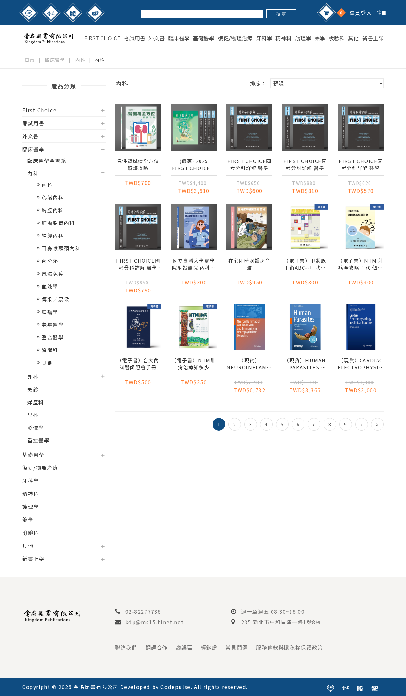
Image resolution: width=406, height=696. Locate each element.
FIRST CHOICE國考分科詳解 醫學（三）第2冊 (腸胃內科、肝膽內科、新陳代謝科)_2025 (361, 165)
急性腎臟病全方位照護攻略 (138, 164)
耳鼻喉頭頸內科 (61, 248)
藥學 (319, 38)
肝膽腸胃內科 (58, 223)
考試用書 (134, 38)
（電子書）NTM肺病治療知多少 (194, 364)
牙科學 (264, 38)
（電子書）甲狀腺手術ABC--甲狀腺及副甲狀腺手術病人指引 (305, 264)
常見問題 (237, 647)
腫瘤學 (50, 312)
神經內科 (53, 235)
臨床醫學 (179, 38)
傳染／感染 (55, 299)
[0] (326, 12)
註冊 (381, 13)
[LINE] (29, 12)
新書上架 (373, 38)
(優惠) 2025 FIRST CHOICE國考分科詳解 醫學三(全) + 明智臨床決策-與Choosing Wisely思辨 (194, 165)
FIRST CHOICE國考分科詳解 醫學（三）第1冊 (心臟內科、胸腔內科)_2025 (138, 264)
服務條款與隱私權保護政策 (289, 647)
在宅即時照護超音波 (249, 264)
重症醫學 (38, 440)
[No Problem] (95, 12)
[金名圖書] (51, 12)
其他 (353, 38)
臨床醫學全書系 (46, 160)
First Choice (102, 38)
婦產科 (35, 402)
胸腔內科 (53, 210)
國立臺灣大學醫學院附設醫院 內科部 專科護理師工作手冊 (193, 264)
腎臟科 (50, 350)
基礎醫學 (203, 38)
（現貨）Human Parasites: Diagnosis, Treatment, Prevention (305, 364)
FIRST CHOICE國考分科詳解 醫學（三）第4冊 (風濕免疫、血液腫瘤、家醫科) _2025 (305, 165)
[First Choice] (73, 12)
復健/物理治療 (235, 38)
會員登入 (361, 13)
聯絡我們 (126, 647)
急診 (32, 389)
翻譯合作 (157, 647)
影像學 (35, 427)
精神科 (283, 38)
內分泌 (50, 261)
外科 (32, 376)
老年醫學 (53, 324)
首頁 (30, 60)
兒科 (32, 415)
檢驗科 (337, 38)
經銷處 (209, 647)
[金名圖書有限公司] (48, 37)
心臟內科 (53, 197)
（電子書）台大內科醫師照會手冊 (138, 364)
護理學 (303, 38)
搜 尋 (281, 13)
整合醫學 (53, 337)
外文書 (156, 38)
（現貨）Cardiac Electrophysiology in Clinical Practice (361, 364)
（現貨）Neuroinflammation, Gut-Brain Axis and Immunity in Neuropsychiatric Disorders (249, 364)
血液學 (50, 286)
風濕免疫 (53, 273)
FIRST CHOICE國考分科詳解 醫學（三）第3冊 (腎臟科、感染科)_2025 (249, 165)
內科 (80, 60)
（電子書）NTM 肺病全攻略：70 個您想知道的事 (360, 264)
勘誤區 (184, 647)
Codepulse (175, 687)
